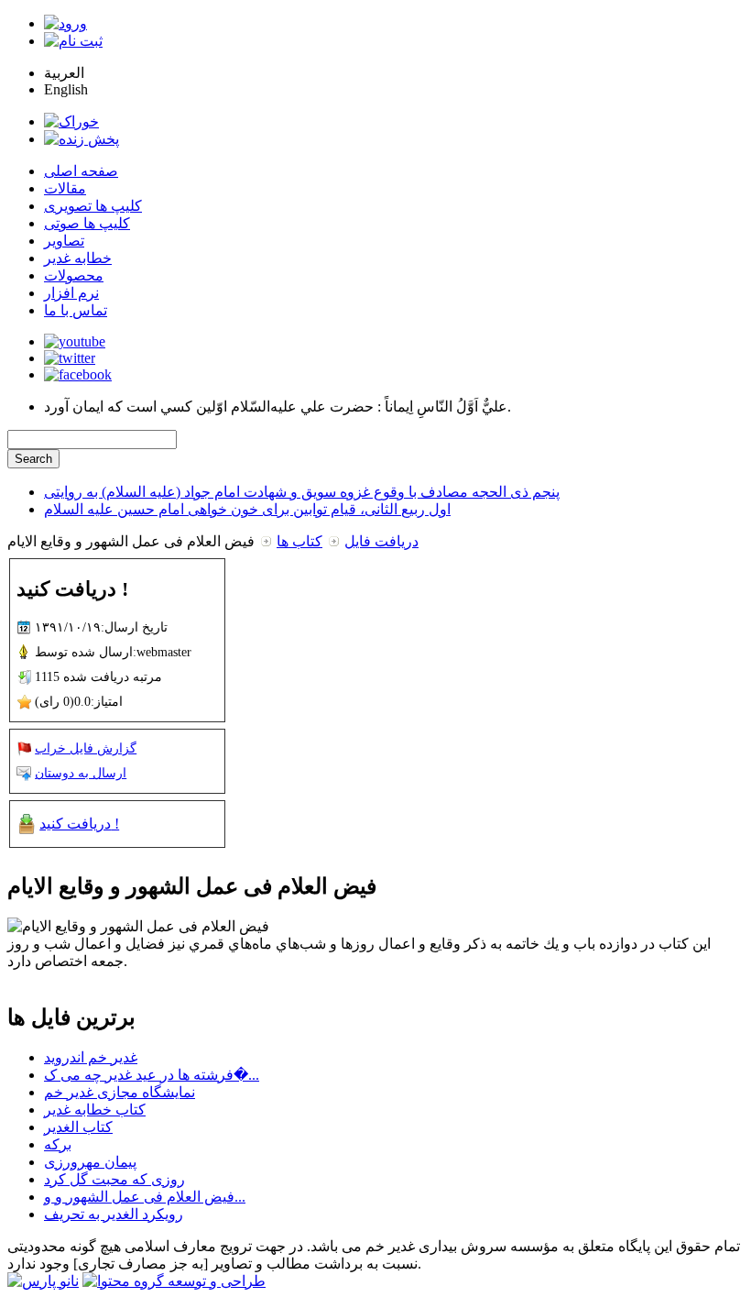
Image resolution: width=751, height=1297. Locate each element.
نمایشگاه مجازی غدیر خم (119, 1092)
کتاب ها (299, 541)
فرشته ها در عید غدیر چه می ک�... (151, 1075)
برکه (57, 1144)
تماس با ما (75, 310)
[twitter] (69, 358)
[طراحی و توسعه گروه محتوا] (174, 1281)
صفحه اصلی (81, 171)
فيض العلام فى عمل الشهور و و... (144, 1196)
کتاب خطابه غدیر (95, 1109)
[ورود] (65, 23)
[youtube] (74, 341)
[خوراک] (71, 121)
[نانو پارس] (43, 1281)
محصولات (73, 275)
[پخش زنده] (81, 139)
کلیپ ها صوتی (87, 223)
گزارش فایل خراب (85, 748)
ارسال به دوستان (80, 772)
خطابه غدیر (78, 258)
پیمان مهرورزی (90, 1162)
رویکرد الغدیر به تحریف (113, 1214)
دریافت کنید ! (79, 823)
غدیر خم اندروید (90, 1057)
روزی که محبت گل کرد (114, 1179)
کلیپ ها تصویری (93, 206)
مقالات (65, 188)
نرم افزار (71, 293)
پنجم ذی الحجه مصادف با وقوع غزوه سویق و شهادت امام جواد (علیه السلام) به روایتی (302, 492)
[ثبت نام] (73, 41)
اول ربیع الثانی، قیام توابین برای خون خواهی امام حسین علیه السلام (247, 509)
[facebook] (78, 374)
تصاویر (64, 240)
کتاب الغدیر (78, 1127)
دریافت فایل (381, 541)
